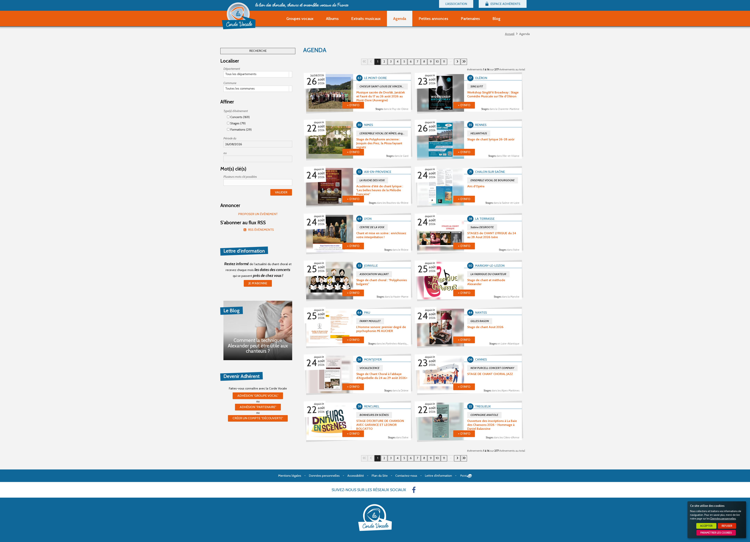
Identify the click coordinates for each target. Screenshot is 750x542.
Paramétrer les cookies (716, 532)
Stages (391, 109)
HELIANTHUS (479, 133)
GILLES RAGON (480, 321)
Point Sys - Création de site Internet (466, 476)
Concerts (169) (239, 117)
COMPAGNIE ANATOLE (484, 415)
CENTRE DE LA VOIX (372, 227)
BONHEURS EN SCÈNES (374, 415)
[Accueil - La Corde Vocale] (238, 16)
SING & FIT (477, 86)
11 (444, 61)
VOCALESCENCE (369, 368)
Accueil (509, 34)
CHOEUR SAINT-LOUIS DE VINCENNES (383, 86)
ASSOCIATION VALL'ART (374, 274)
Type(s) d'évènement (235, 111)
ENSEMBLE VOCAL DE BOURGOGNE (493, 180)
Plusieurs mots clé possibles (240, 177)
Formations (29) (240, 129)
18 (464, 62)
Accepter (706, 525)
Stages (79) (237, 123)
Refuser (727, 525)
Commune (229, 83)
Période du (229, 138)
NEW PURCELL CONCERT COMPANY (492, 368)
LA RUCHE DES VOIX (372, 180)
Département (231, 69)
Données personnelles (723, 518)
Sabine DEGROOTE (482, 227)
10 (437, 61)
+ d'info (353, 105)
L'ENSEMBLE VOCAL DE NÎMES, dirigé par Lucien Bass (384, 133)
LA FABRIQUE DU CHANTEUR (488, 274)
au (225, 153)
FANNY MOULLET (370, 321)
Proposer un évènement (258, 214)
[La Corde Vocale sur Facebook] (414, 489)
